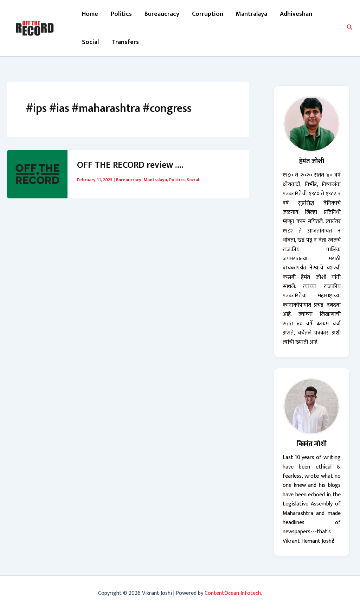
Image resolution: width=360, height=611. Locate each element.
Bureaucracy (161, 14)
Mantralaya (251, 14)
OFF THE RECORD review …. (130, 165)
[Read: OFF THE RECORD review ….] (37, 173)
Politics (121, 14)
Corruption (207, 14)
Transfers (125, 42)
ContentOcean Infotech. (233, 593)
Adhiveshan (296, 14)
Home (90, 14)
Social (90, 42)
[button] (350, 28)
